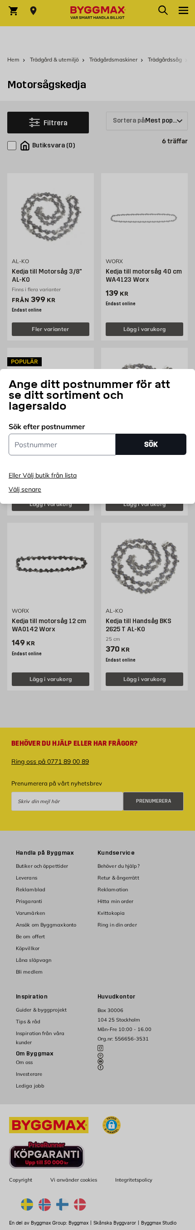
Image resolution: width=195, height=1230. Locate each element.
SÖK (151, 444)
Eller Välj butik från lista (43, 475)
